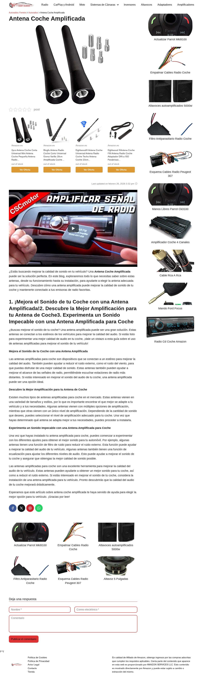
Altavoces (146, 4)
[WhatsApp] (39, 508)
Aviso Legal (33, 664)
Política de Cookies (37, 657)
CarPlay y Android (64, 4)
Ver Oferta (25, 169)
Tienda (31, 671)
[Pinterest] (30, 508)
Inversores (130, 4)
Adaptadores (164, 4)
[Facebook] (12, 508)
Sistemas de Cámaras (102, 4)
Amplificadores (185, 4)
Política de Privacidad (38, 661)
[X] (21, 508)
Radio (44, 4)
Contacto (32, 668)
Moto (82, 4)
